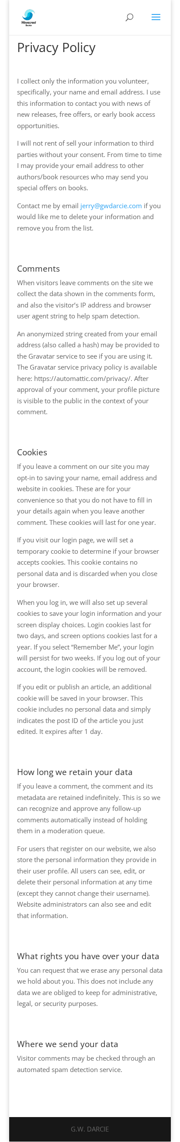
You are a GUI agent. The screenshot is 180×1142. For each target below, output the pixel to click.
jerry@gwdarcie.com (111, 205)
